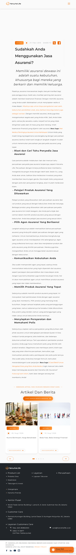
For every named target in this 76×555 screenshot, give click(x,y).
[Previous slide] (10, 459)
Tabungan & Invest (15, 483)
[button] (33, 458)
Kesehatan (12, 480)
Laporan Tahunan (41, 476)
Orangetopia (13, 489)
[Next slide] (65, 459)
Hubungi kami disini (20, 374)
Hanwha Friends (14, 493)
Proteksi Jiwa (13, 476)
